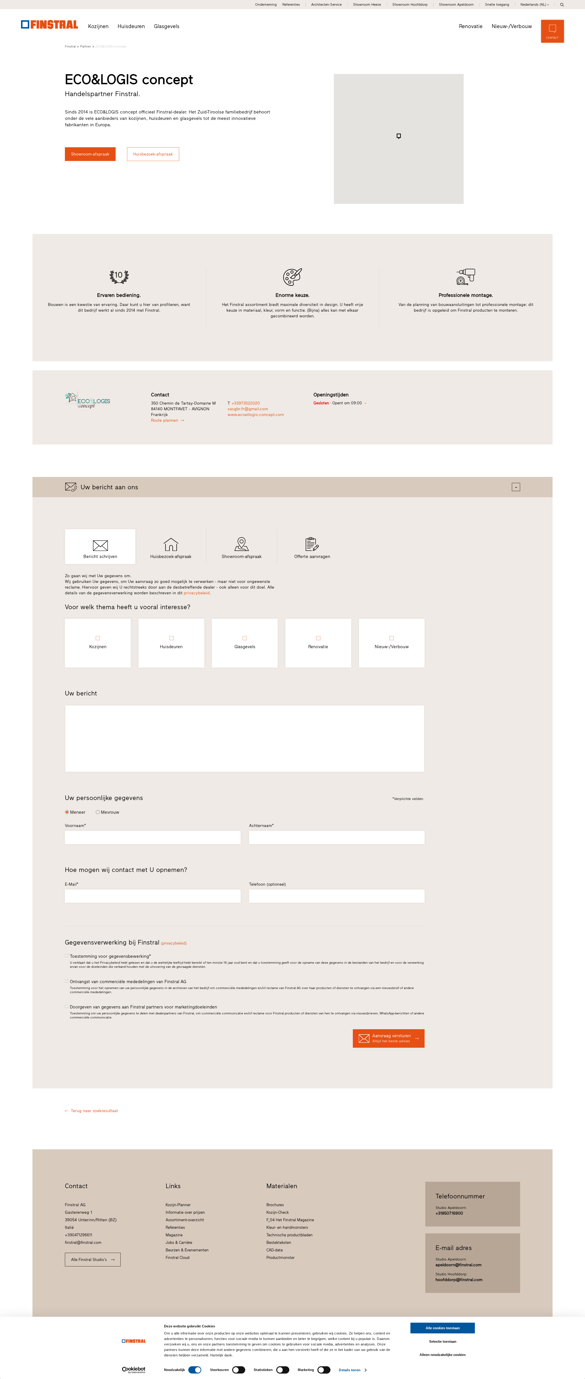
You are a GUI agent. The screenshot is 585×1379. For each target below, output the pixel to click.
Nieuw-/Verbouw (512, 26)
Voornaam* (75, 825)
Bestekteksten (278, 1242)
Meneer (77, 812)
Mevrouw (110, 812)
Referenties (291, 5)
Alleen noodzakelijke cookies (443, 1355)
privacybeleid (197, 592)
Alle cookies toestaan (443, 1328)
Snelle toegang (497, 5)
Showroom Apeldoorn (456, 5)
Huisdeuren (131, 26)
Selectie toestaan (442, 1341)
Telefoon (267, 884)
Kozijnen (98, 26)
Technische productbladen (289, 1235)
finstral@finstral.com (83, 1242)
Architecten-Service (326, 5)
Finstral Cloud (177, 1257)
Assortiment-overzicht (185, 1220)
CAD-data (274, 1250)
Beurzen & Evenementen (187, 1250)
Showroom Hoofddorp (410, 5)
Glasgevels (166, 26)
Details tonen (349, 1370)
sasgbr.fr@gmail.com (248, 408)
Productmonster (280, 1257)
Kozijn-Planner (178, 1205)
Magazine (174, 1235)
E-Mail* (71, 884)
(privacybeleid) (174, 943)
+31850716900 (449, 1213)
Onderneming (266, 5)
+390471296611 (78, 1235)
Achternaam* (261, 825)
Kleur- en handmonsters (287, 1227)
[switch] (238, 1370)
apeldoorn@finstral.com (458, 1264)
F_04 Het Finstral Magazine (290, 1220)
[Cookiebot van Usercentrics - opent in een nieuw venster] (134, 1370)
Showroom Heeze (367, 5)
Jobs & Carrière (179, 1242)
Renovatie (471, 26)
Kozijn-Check (277, 1212)
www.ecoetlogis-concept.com (256, 414)
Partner (85, 46)
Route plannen (164, 420)
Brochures (275, 1205)
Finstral (70, 46)
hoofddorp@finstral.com (459, 1279)
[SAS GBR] (103, 400)
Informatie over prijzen (185, 1212)
